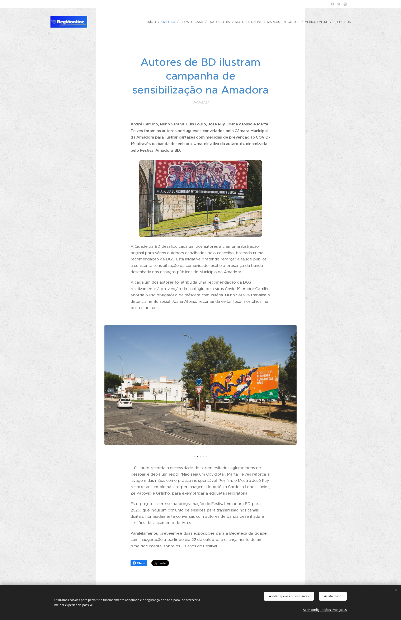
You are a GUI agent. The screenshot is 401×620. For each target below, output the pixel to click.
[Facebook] (332, 4)
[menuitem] (152, 22)
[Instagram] (345, 4)
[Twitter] (338, 4)
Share (141, 563)
